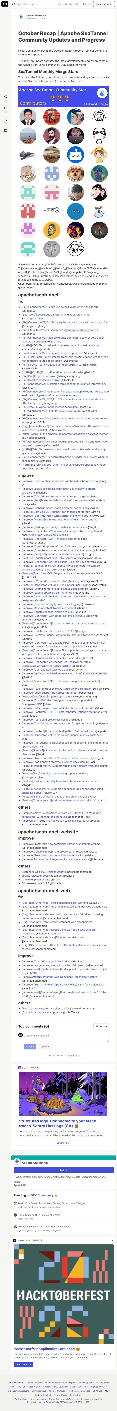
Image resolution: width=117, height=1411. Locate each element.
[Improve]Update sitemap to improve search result (53, 851)
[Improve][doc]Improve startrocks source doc (50, 761)
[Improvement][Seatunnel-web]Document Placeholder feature (59, 976)
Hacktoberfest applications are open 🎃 (47, 1349)
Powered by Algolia (66, 4)
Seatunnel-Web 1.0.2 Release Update (44, 871)
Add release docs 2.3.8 (36, 883)
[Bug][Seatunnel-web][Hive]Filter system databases (53, 937)
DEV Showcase (39, 1391)
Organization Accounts (18, 1391)
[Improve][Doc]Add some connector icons (48, 496)
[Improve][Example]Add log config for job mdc (50, 592)
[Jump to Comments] (5, 109)
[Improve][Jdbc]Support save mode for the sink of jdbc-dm (58, 708)
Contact (61, 1391)
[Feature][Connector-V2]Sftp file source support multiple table (60, 681)
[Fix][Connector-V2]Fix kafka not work (59, 410)
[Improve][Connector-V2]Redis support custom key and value (59, 561)
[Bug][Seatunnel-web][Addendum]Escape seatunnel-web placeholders (64, 906)
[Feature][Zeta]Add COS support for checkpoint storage (56, 511)
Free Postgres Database (78, 1391)
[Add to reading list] (5, 120)
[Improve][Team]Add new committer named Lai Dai (53, 855)
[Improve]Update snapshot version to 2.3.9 (48, 611)
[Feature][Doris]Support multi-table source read (51, 558)
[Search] (13, 4)
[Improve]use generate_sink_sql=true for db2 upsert (53, 965)
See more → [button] (63, 1142)
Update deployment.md (36, 879)
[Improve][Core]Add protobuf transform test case (52, 546)
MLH (107, 1391)
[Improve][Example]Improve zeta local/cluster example (55, 588)
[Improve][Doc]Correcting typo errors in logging (51, 604)
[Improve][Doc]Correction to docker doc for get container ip (59, 723)
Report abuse (74, 1055)
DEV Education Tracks (64, 1386)
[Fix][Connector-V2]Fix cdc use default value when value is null (60, 306)
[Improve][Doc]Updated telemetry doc (45, 669)
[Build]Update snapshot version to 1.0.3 (46, 1008)
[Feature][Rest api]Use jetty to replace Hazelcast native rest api (60, 781)
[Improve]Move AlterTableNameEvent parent (49, 608)
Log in (86, 4)
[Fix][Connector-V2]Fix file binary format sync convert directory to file (64, 322)
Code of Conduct (55, 1055)
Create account (104, 4)
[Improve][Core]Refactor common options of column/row (57, 550)
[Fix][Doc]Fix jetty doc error (39, 376)
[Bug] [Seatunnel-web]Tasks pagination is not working (55, 902)
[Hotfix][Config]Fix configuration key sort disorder (53, 372)
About (51, 1391)
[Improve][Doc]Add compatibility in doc (46, 961)
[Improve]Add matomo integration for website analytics (56, 859)
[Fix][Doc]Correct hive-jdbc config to (59, 364)
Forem (25, 1399)
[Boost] (5, 131)
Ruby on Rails (52, 1402)
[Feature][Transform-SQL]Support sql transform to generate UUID (62, 573)
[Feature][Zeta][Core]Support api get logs (47, 696)
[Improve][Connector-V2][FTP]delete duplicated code (54, 538)
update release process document (42, 875)
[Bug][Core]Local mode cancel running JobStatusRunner (56, 314)
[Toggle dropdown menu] (112, 1068)
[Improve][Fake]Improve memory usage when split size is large (60, 688)
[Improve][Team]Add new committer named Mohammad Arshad (61, 843)
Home (13, 1386)
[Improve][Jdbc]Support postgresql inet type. (50, 692)
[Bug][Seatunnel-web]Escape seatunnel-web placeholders (57, 921)
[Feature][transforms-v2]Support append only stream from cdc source (65, 765)
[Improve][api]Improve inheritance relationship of (64, 673)
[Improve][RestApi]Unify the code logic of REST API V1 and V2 (59, 519)
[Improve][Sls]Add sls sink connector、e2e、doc (51, 658)
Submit (30, 1046)
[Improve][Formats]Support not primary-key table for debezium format (65, 634)
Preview (45, 1046)
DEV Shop (97, 1391)
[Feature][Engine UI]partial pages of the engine (51, 796)
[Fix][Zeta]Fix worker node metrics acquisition (50, 406)
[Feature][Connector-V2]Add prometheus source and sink (57, 800)
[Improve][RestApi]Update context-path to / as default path (58, 731)
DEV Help (82, 1386)
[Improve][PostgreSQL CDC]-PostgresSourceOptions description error (64, 711)
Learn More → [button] (23, 1364)
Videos (48, 1386)
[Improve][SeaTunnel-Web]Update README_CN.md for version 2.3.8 (63, 984)
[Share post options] (6, 141)
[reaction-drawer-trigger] (5, 98)
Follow (63, 1170)
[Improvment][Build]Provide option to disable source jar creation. (61, 820)
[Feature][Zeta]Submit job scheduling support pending (55, 773)
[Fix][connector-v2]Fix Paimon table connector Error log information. (64, 383)
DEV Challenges (25, 1386)
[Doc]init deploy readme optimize (42, 1012)
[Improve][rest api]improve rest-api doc (46, 719)
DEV (69, 1399)
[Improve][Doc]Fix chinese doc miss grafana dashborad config (60, 481)
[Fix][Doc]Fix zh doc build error (41, 380)
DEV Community (42, 1195)
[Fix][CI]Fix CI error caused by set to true (60, 329)
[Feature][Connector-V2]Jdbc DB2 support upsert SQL (55, 584)
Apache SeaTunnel (36, 15)
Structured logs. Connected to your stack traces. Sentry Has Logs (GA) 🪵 (57, 1123)
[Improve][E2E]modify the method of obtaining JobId (54, 581)
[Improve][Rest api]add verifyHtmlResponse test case (55, 527)
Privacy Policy (60, 1395)
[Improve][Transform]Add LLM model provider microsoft (56, 758)
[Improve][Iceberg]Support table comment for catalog (55, 507)
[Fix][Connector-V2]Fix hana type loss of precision (53, 353)
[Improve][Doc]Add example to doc (55, 515)
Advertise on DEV (97, 1386)
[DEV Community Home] (4, 4)
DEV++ (39, 1386)
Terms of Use (76, 1395)
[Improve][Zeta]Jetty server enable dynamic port (52, 554)
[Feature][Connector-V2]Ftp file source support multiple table (59, 735)
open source (40, 1399)
